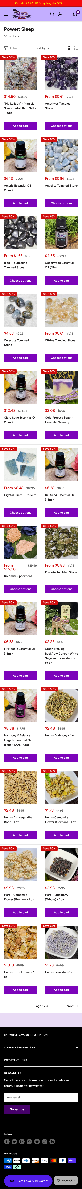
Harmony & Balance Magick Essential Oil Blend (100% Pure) (18, 740)
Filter (13, 48)
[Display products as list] (76, 48)
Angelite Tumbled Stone (61, 185)
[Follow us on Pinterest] (29, 1141)
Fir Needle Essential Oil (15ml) (20, 651)
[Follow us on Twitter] (14, 1141)
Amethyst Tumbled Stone (58, 106)
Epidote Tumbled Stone (61, 572)
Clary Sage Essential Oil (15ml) (20, 420)
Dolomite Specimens (18, 576)
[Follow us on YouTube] (37, 1141)
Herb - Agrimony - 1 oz (60, 735)
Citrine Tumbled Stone (60, 340)
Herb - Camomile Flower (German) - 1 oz (60, 820)
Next (70, 1006)
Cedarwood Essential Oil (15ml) (59, 265)
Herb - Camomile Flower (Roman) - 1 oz (19, 897)
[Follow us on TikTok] (44, 1141)
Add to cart (20, 126)
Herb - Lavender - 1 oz (60, 972)
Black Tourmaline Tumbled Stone (15, 265)
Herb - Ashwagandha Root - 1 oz (18, 820)
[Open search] (52, 14)
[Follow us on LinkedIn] (52, 1141)
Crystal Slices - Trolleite (20, 495)
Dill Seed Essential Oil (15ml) (60, 497)
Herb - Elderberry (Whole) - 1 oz (56, 897)
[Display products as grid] (69, 48)
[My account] (60, 14)
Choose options (61, 126)
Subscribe (17, 1109)
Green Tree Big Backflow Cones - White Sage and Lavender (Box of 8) (61, 655)
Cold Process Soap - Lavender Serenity (59, 420)
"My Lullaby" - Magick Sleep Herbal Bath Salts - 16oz (20, 108)
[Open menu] (6, 14)
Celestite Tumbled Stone (16, 343)
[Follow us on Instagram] (22, 1141)
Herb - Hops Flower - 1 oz (19, 974)
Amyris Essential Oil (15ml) (17, 188)
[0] (74, 14)
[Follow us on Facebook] (7, 1141)
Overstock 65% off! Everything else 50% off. (41, 3)
